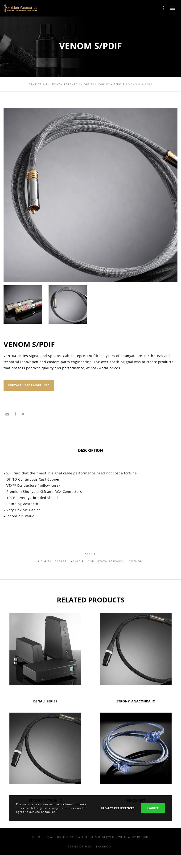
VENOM (137, 561)
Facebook (105, 846)
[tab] (90, 451)
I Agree (153, 808)
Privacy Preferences (117, 808)
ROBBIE (143, 837)
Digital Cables (54, 561)
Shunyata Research (107, 561)
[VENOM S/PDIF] (7, 414)
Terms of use (79, 846)
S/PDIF (90, 554)
